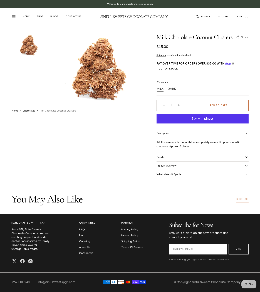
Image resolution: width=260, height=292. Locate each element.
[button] (203, 17)
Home (14, 111)
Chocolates (29, 111)
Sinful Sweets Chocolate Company (216, 282)
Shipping (161, 55)
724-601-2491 (21, 282)
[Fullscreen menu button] (13, 16)
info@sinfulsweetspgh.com (56, 282)
